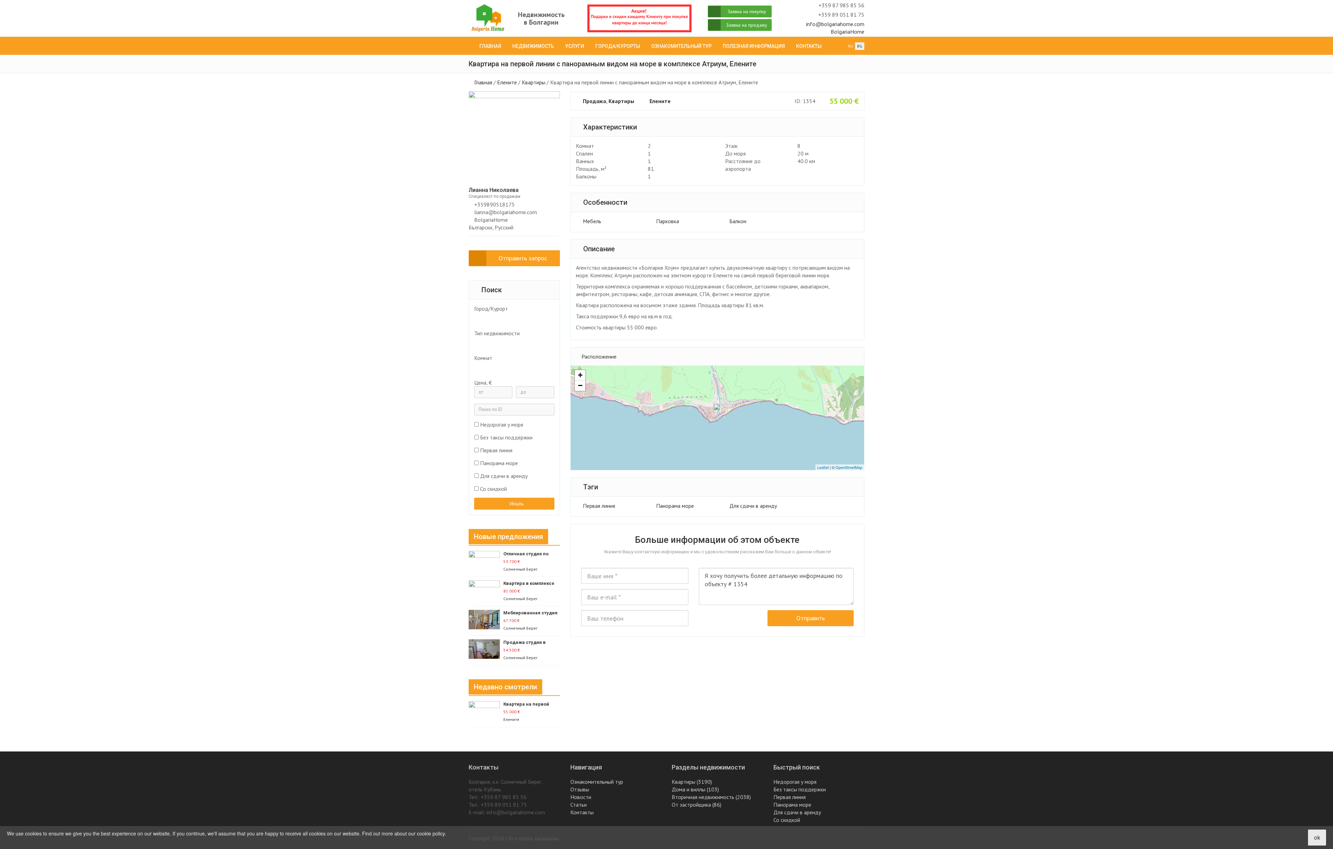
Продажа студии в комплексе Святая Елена (531, 643)
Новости (580, 796)
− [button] (580, 385)
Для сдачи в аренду (753, 505)
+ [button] (580, 375)
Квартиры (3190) (692, 781)
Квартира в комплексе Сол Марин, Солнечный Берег (529, 584)
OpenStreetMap (849, 467)
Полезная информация (754, 46)
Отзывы (579, 789)
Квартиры (533, 82)
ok (1317, 837)
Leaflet (823, 467)
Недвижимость (533, 46)
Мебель (592, 221)
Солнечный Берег (520, 569)
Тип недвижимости (497, 333)
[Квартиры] (511, 343)
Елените (507, 82)
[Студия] (511, 368)
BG (859, 46)
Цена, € (483, 382)
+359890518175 (494, 204)
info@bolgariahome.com (835, 23)
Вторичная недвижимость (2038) (711, 796)
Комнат (483, 357)
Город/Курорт (491, 308)
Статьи (578, 804)
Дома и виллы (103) (695, 789)
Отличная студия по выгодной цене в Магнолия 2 (525, 554)
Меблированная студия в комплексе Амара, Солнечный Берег (530, 613)
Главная (490, 46)
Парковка (667, 221)
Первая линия (599, 505)
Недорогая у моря (501, 424)
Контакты (809, 46)
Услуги (574, 46)
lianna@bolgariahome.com (505, 212)
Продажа (594, 101)
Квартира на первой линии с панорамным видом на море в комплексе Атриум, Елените (527, 704)
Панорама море (675, 505)
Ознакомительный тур (681, 46)
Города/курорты (617, 46)
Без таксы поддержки (506, 437)
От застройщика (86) (696, 804)
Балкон (737, 221)
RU (850, 46)
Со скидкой (493, 488)
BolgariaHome (847, 31)
